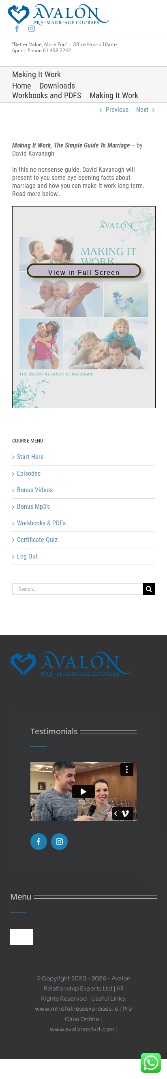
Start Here (30, 457)
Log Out (27, 556)
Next (142, 110)
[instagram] (31, 28)
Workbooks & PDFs (41, 523)
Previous (117, 110)
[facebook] (17, 28)
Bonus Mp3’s (33, 506)
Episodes (29, 473)
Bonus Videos (35, 490)
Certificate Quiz (37, 540)
